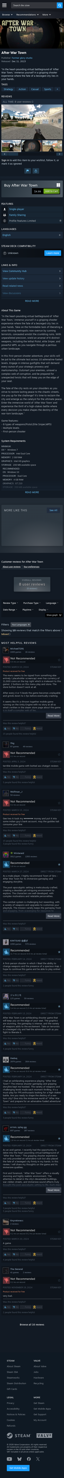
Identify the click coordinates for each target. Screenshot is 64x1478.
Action (22, 89)
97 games (14, 746)
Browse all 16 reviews (32, 1324)
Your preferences (31, 566)
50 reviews (15, 795)
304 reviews (30, 1061)
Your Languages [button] (19, 624)
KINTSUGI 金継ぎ (19, 940)
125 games (15, 998)
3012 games (15, 856)
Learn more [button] (52, 253)
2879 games (15, 1061)
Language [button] (51, 603)
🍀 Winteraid (17, 853)
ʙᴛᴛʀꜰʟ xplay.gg (18, 1127)
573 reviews (30, 944)
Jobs (36, 1372)
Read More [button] (54, 715)
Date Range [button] (9, 609)
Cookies (11, 1420)
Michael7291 (17, 648)
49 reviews (27, 746)
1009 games (15, 652)
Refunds (11, 1425)
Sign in (5, 160)
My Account (40, 1420)
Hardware (39, 1377)
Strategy (8, 89)
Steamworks (13, 1377)
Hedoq (13, 1058)
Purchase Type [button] (30, 603)
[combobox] (34, 5)
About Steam (13, 1366)
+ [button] (57, 89)
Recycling (39, 1383)
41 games (14, 1272)
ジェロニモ (15, 995)
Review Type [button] (9, 603)
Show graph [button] (52, 615)
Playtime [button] (27, 609)
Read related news (13, 285)
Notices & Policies (16, 1414)
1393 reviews (31, 856)
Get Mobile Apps (18, 1468)
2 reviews (14, 1224)
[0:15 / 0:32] (32, 121)
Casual (35, 89)
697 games (15, 1130)
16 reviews (30, 652)
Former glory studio (22, 57)
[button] (8, 15)
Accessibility (13, 1408)
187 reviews (29, 1130)
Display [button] (42, 609)
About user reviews (12, 566)
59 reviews (29, 998)
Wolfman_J (16, 791)
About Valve (40, 1366)
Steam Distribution (16, 1383)
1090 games (15, 944)
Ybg (12, 743)
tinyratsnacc (16, 1220)
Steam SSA (12, 1372)
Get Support (40, 1414)
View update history (13, 278)
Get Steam (39, 1403)
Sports (47, 89)
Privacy (10, 1403)
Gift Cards (12, 1389)
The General (16, 1269)
